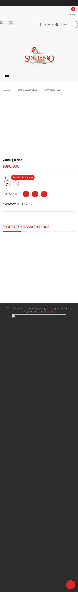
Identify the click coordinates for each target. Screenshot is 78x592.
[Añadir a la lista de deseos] (7, 183)
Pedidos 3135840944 (59, 24)
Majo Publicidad (46, 311)
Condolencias (27, 89)
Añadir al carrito (23, 177)
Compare (16, 183)
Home (6, 89)
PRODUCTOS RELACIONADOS (26, 227)
